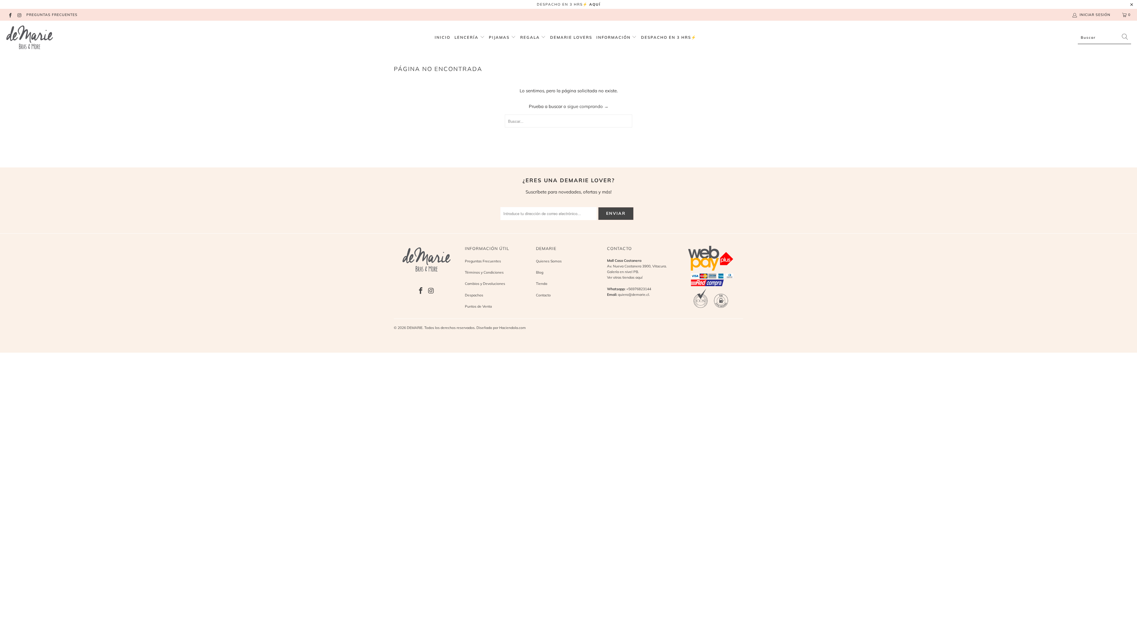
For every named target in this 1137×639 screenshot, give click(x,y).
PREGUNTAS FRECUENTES (52, 14)
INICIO (442, 37)
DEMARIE (415, 327)
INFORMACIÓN (614, 37)
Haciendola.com (512, 327)
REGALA (530, 37)
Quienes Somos (549, 261)
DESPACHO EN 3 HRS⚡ (668, 37)
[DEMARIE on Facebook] (9, 14)
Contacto (543, 295)
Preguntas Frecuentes (483, 261)
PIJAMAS (500, 37)
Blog (539, 272)
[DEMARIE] (29, 37)
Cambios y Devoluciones (485, 283)
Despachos (474, 295)
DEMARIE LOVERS (571, 37)
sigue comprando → (587, 106)
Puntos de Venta (478, 306)
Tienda (541, 283)
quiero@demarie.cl (633, 294)
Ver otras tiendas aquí (625, 277)
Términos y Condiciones (484, 272)
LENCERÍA (466, 37)
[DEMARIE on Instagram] (19, 14)
